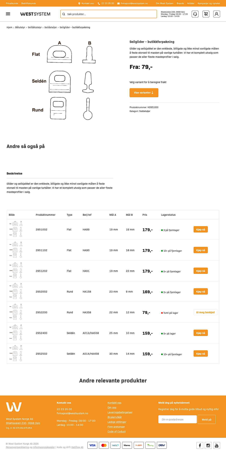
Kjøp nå (200, 229)
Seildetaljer (51, 27)
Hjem (9, 27)
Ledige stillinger (117, 422)
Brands (180, 3)
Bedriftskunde (28, 3)
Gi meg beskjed (205, 312)
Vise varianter (142, 92)
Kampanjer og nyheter (209, 3)
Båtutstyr (20, 27)
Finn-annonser (116, 426)
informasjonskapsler (44, 447)
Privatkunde (12, 3)
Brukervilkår (115, 417)
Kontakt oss (114, 402)
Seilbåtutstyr (35, 27)
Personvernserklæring (17, 447)
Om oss (112, 407)
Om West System (164, 3)
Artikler (190, 3)
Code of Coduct (117, 431)
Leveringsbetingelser (120, 412)
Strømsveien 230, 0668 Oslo (173, 12)
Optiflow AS (77, 447)
